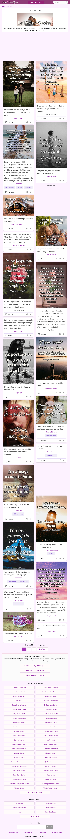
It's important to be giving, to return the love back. (17, 388)
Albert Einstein (51, 452)
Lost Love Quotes (19, 736)
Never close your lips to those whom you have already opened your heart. (51, 427)
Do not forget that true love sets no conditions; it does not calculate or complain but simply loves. (17, 304)
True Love (28, 187)
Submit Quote (57, 833)
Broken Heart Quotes (51, 705)
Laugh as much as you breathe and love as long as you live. (50, 250)
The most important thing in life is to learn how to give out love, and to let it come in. (51, 108)
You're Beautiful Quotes (35, 792)
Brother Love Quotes (19, 709)
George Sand (51, 176)
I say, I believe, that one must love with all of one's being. (49, 172)
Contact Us (42, 833)
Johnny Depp (51, 254)
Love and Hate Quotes (51, 749)
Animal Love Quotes (50, 696)
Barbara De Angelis (18, 245)
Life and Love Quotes (51, 731)
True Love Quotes (51, 779)
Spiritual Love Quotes (51, 770)
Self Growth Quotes (19, 770)
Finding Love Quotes (19, 718)
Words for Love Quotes (50, 788)
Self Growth (24, 581)
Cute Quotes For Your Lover (51, 692)
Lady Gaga (18, 393)
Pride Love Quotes (51, 757)
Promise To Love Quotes (19, 762)
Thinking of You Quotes (19, 779)
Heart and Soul (51, 435)
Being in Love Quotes (19, 705)
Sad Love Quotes (50, 766)
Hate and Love (18, 514)
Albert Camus (51, 631)
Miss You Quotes (50, 753)
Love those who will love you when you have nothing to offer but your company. (17, 112)
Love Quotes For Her (19, 692)
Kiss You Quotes (19, 731)
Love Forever (18, 604)
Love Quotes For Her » (35, 675)
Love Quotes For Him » (35, 671)
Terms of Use (13, 833)
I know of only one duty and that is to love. (51, 627)
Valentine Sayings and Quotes (19, 784)
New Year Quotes (19, 757)
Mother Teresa (51, 803)
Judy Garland (51, 616)
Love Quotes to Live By (19, 744)
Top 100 (19, 187)
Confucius (18, 184)
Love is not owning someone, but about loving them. (49, 546)
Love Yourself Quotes (19, 749)
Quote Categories (35, 2)
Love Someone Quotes (51, 744)
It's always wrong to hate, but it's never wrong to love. (16, 506)
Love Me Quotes (51, 740)
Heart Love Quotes (19, 727)
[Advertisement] (35, 46)
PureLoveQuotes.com (18, 224)
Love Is (51, 554)
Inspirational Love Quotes (51, 727)
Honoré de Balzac (51, 812)
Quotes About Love (51, 762)
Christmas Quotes (51, 709)
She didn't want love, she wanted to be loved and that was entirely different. (17, 452)
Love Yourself (9, 187)
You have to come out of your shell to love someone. (18, 220)
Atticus (18, 457)
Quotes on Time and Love (19, 766)
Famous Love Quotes (51, 714)
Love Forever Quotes (51, 736)
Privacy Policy (27, 833)
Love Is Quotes (19, 740)
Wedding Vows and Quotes (51, 784)
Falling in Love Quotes (19, 714)
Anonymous (18, 118)
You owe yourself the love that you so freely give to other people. (17, 573)
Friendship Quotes (51, 718)
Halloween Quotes (51, 722)
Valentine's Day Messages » (35, 666)
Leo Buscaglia (18, 600)
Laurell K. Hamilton (51, 550)
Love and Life (51, 455)
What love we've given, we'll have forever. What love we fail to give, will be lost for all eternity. (18, 594)
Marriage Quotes (19, 753)
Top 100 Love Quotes (19, 687)
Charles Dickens (51, 432)
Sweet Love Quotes (19, 775)
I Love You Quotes (19, 696)
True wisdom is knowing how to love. (18, 633)
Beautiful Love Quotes (51, 701)
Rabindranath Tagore (19, 807)
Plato (19, 812)
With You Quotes (19, 788)
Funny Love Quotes (19, 722)
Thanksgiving (51, 775)
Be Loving (19, 701)
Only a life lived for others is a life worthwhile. (49, 447)
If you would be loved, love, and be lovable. (50, 384)
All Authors (19, 803)
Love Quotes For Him (51, 687)
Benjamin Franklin (51, 389)
